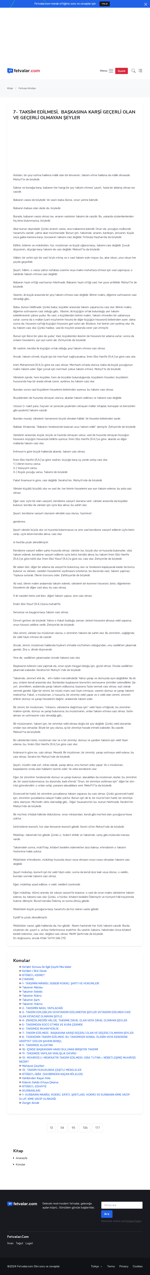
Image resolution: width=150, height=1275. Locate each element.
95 (73, 1127)
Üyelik (121, 71)
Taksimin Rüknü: (32, 995)
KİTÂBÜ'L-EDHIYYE (34, 1086)
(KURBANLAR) (31, 1090)
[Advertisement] (75, 35)
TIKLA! (105, 4)
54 (62, 1127)
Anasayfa (21, 1158)
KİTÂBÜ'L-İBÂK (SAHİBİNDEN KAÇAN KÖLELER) (52, 1074)
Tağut (19, 1243)
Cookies (138, 1266)
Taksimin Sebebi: (32, 991)
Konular (20, 1164)
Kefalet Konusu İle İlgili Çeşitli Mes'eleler (46, 967)
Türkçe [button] (95, 1266)
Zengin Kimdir (30, 1103)
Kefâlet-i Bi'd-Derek (34, 971)
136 (85, 1127)
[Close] (145, 4)
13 (51, 1127)
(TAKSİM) (28, 979)
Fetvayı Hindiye (27, 88)
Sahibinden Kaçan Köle (36, 1078)
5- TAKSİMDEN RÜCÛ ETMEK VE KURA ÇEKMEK (52, 1024)
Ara (106, 1214)
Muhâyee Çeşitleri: (33, 1066)
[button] (133, 71)
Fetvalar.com (25, 1266)
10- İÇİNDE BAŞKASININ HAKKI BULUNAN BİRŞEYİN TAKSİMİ (60, 1049)
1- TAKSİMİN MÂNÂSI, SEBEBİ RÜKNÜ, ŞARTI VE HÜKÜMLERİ (60, 983)
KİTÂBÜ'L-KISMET (33, 975)
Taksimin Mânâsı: (32, 987)
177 (97, 1127)
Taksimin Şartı (31, 1000)
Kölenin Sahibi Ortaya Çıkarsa (40, 1082)
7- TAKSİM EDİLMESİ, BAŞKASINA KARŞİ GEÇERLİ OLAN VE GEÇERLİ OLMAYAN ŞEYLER (78, 1033)
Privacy (123, 1266)
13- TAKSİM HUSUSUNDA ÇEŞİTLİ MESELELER (51, 1070)
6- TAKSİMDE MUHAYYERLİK (40, 1028)
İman (10, 1243)
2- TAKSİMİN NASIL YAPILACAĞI (42, 1008)
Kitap (10, 88)
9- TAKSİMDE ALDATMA (37, 1045)
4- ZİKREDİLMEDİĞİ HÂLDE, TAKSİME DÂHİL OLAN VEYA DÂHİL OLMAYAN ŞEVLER (74, 1020)
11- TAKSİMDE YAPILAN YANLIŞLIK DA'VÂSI (49, 1053)
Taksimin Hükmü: (32, 1004)
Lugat (29, 1243)
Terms (111, 1266)
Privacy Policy (133, 1221)
